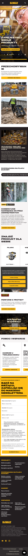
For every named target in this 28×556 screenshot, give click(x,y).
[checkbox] (2, 424)
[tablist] (14, 174)
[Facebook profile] (6, 541)
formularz (11, 448)
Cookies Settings (14, 277)
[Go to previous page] (2, 54)
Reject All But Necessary (14, 281)
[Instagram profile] (9, 541)
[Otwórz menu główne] (2, 3)
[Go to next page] (21, 54)
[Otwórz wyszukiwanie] (25, 3)
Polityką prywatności (6, 445)
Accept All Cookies (14, 285)
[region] (14, 257)
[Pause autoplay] (25, 54)
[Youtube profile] (2, 541)
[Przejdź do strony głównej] (14, 3)
